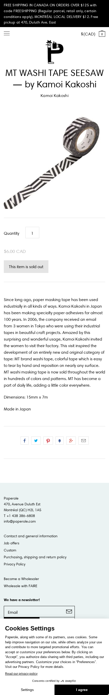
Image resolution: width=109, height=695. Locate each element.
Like (25, 440)
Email (83, 440)
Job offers (11, 543)
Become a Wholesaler (21, 579)
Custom (10, 550)
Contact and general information (31, 536)
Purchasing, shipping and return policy (35, 557)
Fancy (60, 440)
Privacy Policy (14, 564)
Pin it (48, 440)
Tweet (36, 440)
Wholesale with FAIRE (20, 586)
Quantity (11, 233)
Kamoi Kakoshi (54, 95)
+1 (71, 440)
